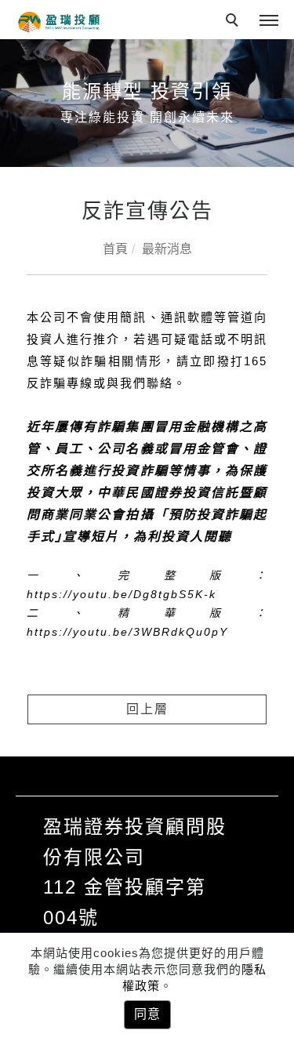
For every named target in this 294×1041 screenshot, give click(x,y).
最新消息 (167, 249)
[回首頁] (59, 22)
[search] (234, 22)
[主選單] (269, 21)
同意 (147, 1014)
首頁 (115, 249)
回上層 (147, 709)
